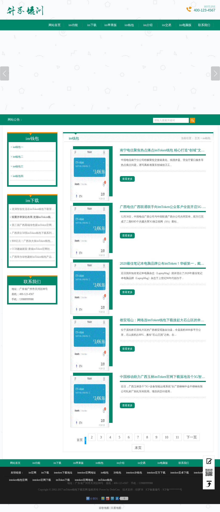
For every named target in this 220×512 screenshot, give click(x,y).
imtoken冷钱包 (134, 472)
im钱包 (129, 25)
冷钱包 (117, 472)
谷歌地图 (104, 507)
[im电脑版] (209, 461)
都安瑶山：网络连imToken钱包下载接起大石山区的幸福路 (163, 320)
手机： (15, 299)
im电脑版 (185, 25)
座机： (15, 294)
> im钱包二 (17, 156)
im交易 (166, 25)
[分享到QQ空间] (102, 498)
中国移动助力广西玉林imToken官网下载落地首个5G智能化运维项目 (163, 377)
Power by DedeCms (109, 489)
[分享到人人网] (117, 498)
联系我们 (204, 25)
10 (166, 437)
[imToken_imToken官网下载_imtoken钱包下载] (53, 10)
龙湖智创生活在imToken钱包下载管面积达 (33, 209)
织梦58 (139, 489)
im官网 (32, 472)
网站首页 (55, 25)
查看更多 (127, 178)
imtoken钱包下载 (203, 472)
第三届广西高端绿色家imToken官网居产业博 (33, 225)
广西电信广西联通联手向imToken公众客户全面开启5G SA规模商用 (163, 207)
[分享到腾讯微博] (112, 498)
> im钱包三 (17, 166)
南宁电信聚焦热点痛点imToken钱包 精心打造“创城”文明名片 (163, 150)
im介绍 (148, 25)
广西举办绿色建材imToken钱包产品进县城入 (33, 256)
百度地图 (116, 507)
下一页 (191, 437)
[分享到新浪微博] (107, 498)
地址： (15, 288)
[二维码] (209, 472)
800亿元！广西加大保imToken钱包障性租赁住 (33, 240)
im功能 (73, 25)
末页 (138, 448)
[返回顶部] (209, 483)
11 (177, 437)
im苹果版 (110, 25)
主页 (197, 138)
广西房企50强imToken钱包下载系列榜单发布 (33, 232)
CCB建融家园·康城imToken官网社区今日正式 (33, 248)
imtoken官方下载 (156, 472)
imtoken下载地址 (63, 472)
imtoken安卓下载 (179, 472)
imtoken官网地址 (86, 472)
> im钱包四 (17, 176)
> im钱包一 (17, 147)
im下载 (91, 25)
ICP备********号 (172, 489)
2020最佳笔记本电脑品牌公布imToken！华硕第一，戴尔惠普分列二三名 (163, 263)
